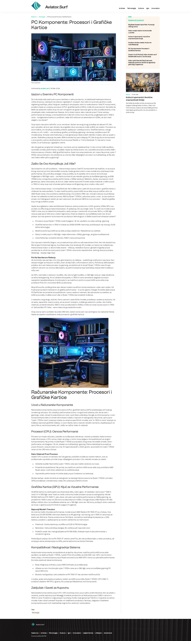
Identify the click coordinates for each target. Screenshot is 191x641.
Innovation (156, 8)
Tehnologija (131, 8)
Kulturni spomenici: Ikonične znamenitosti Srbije (142, 38)
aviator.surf (40, 624)
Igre (147, 8)
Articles (122, 8)
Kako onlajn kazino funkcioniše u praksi (142, 32)
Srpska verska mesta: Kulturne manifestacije (142, 44)
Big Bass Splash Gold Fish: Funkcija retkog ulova (142, 26)
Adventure (108, 633)
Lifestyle (98, 633)
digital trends (88, 633)
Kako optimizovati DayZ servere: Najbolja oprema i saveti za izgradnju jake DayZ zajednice (142, 63)
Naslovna (34, 16)
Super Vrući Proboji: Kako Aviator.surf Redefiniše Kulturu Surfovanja (142, 56)
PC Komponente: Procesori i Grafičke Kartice (142, 50)
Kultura (141, 8)
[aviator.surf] (36, 5)
